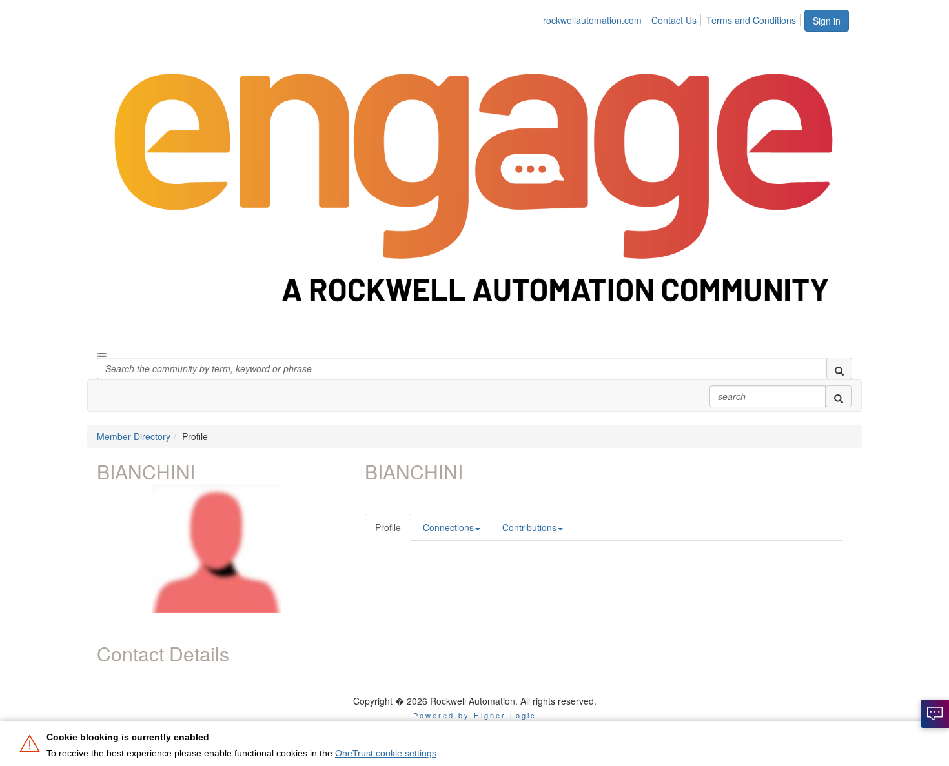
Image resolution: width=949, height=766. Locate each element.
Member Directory (133, 436)
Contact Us (674, 20)
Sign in (827, 20)
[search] (839, 368)
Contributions (529, 527)
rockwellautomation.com (592, 20)
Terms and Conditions (751, 20)
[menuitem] (596, 18)
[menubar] (673, 18)
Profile (388, 527)
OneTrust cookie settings (385, 753)
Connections (448, 527)
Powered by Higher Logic (474, 715)
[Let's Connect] (935, 714)
